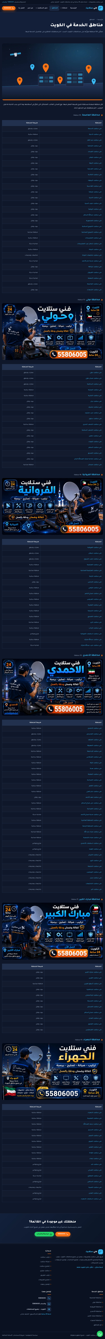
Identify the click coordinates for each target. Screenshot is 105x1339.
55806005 (11, 2)
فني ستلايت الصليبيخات (93, 238)
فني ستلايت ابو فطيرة (94, 989)
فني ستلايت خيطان (94, 553)
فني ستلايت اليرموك (94, 180)
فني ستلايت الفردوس (94, 599)
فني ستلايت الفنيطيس (93, 1030)
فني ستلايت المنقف (94, 740)
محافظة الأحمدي (96, 1311)
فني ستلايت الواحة (95, 1153)
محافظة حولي (97, 1302)
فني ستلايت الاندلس (94, 582)
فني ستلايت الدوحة (95, 249)
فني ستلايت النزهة (95, 163)
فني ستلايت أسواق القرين (92, 984)
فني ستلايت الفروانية (94, 547)
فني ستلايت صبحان (94, 465)
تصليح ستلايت (45, 1266)
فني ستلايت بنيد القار (94, 140)
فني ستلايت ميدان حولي (93, 378)
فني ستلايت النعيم (95, 1136)
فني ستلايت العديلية (94, 169)
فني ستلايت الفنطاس (94, 757)
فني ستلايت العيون (94, 1141)
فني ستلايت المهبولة (94, 745)
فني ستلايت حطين (95, 436)
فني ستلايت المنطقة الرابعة (91, 826)
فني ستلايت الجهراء (94, 1113)
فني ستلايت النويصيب (94, 872)
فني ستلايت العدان (95, 1018)
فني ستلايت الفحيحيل (94, 734)
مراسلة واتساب (43, 1234)
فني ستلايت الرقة (95, 763)
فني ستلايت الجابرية (94, 396)
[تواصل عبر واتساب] (100, 1334)
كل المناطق (98, 1325)
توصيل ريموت (45, 1284)
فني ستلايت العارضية (94, 565)
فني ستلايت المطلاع (94, 1176)
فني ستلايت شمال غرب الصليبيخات (89, 244)
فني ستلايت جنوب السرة (93, 203)
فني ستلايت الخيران (94, 855)
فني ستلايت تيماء (95, 1159)
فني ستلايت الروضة (94, 209)
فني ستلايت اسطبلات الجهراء (91, 1199)
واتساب (4, 2)
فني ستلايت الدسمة (94, 129)
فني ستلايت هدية (95, 768)
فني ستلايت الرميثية (94, 390)
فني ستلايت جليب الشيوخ (92, 559)
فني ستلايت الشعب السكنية (91, 430)
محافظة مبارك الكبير (95, 1316)
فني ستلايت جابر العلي (93, 792)
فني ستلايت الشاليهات (93, 884)
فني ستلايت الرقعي (94, 588)
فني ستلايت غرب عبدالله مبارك (91, 645)
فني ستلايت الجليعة (94, 866)
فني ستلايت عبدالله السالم (92, 215)
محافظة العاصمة (96, 1298)
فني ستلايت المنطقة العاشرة (91, 820)
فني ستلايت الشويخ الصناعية (91, 232)
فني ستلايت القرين (95, 978)
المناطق (55, 8)
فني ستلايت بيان (95, 401)
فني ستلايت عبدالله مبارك (92, 640)
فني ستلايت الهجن (95, 1193)
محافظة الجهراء (96, 1320)
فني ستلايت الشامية (94, 146)
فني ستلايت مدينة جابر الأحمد (91, 261)
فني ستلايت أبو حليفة (94, 751)
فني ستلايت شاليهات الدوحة (91, 255)
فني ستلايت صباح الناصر (93, 593)
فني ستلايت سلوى (95, 419)
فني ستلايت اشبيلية (94, 611)
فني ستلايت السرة (95, 198)
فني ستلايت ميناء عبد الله (92, 832)
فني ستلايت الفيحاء (94, 152)
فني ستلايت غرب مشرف (93, 413)
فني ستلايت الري (95, 622)
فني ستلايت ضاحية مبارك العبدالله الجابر (87, 459)
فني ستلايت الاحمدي (94, 728)
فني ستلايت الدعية (95, 134)
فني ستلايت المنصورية (93, 221)
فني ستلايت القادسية (94, 186)
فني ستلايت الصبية (94, 1187)
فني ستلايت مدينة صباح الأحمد (91, 815)
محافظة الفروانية (96, 1307)
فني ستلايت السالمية (94, 384)
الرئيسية (73, 8)
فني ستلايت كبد (96, 1164)
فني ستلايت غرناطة (94, 267)
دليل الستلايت (42, 8)
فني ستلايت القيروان (94, 272)
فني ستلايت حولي (95, 373)
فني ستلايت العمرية (94, 605)
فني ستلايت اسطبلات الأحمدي (91, 843)
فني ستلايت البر (96, 889)
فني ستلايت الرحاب (95, 628)
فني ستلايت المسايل (94, 1007)
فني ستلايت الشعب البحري (92, 424)
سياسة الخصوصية (32, 1335)
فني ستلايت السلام (94, 447)
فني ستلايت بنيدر (95, 878)
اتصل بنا (21, 8)
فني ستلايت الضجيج (94, 617)
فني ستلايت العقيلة (94, 774)
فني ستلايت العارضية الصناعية (91, 570)
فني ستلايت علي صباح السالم (91, 803)
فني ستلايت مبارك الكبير (93, 972)
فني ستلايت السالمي (94, 1182)
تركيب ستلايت (45, 1257)
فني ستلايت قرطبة (95, 192)
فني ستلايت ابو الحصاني (93, 995)
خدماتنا (64, 8)
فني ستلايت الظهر (95, 786)
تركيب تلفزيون (45, 1275)
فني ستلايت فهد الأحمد (93, 797)
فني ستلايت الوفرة (95, 849)
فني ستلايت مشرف (94, 407)
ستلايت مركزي (45, 1271)
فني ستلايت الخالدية (94, 175)
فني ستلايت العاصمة (94, 284)
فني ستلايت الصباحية (94, 780)
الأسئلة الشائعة (7, 1335)
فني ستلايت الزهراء (95, 442)
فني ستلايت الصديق (94, 453)
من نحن (30, 8)
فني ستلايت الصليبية (94, 1118)
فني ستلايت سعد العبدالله (92, 1124)
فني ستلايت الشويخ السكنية (91, 226)
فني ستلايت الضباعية (94, 809)
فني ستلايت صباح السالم (92, 1012)
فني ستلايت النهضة (94, 278)
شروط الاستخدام (19, 1335)
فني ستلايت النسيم (94, 1130)
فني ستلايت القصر (95, 1147)
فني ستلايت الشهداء (94, 290)
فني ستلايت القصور (94, 1024)
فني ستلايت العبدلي (94, 1170)
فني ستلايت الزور (95, 861)
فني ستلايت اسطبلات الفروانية (91, 634)
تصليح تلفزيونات (44, 1280)
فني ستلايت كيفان (95, 157)
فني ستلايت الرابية (95, 576)
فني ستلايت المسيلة (94, 1001)
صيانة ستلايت (45, 1262)
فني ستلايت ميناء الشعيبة (92, 838)
